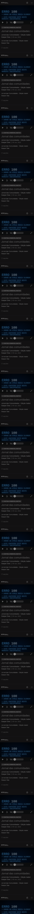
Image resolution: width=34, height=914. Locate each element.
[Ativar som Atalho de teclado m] (11, 912)
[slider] (19, 912)
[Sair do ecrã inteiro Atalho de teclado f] (31, 912)
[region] (17, 457)
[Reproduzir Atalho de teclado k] (3, 912)
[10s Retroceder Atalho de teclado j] (7, 912)
